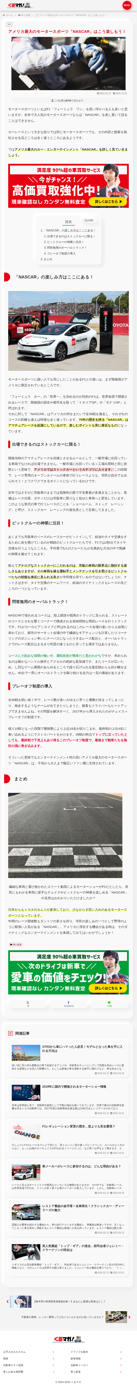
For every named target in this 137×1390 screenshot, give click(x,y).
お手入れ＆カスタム (14, 1351)
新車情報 (76, 1358)
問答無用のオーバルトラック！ (67, 247)
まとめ (48, 259)
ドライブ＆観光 (79, 1351)
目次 (68, 222)
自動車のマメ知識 (13, 1365)
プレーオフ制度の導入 (61, 253)
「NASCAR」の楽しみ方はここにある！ (70, 230)
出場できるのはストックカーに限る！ (71, 236)
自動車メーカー (79, 1365)
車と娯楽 (17, 944)
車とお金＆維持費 (13, 1371)
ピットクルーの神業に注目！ (65, 241)
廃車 (5, 1358)
